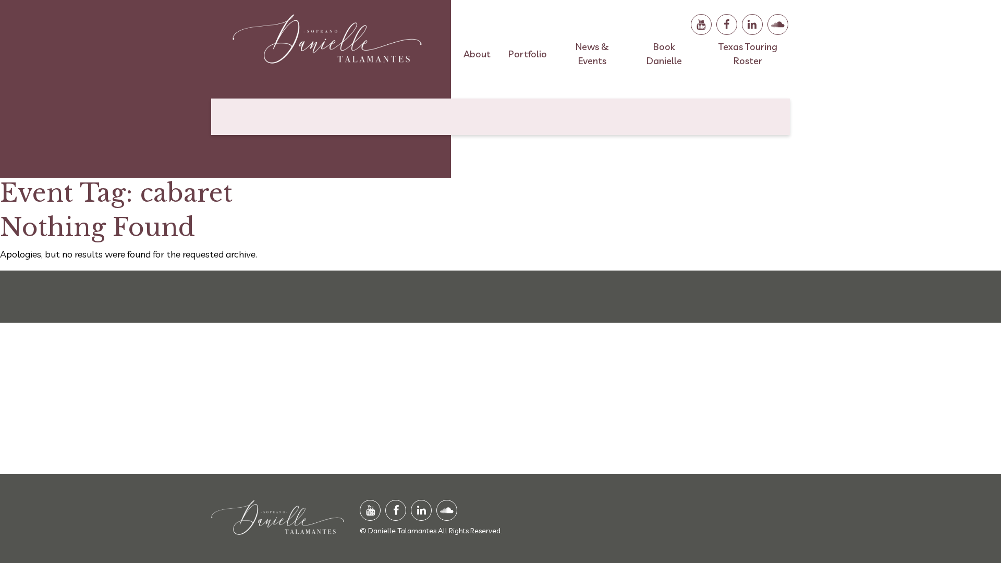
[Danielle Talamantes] (327, 43)
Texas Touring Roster (747, 54)
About (477, 54)
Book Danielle (664, 54)
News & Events (592, 54)
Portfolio (527, 54)
